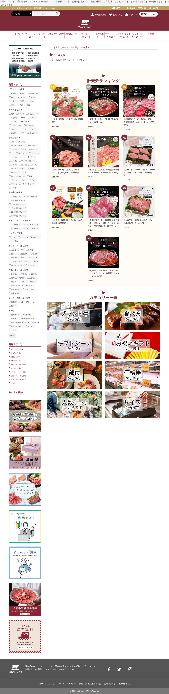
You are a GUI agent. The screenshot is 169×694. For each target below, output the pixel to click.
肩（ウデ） (31, 157)
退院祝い (32, 281)
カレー (13, 129)
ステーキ (21, 114)
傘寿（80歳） (16, 293)
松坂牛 (13, 93)
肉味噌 (13, 133)
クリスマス (33, 257)
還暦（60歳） (29, 285)
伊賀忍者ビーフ (33, 93)
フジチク (30, 326)
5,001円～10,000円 (18, 200)
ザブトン (14, 180)
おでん (21, 133)
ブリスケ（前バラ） (28, 161)
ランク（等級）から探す (137, 35)
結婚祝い (14, 274)
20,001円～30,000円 (18, 212)
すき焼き (14, 117)
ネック (21, 168)
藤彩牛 (13, 105)
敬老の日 (35, 253)
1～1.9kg (14, 241)
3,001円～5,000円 (30, 196)
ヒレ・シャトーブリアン (31, 149)
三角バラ (14, 164)
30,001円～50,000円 (18, 216)
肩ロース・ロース (17, 145)
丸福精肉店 (26, 314)
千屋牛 (33, 97)
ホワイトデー (32, 265)
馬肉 (28, 105)
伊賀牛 (21, 93)
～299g (14, 237)
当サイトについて (46, 683)
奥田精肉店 (15, 314)
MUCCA (35, 322)
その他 (151, 33)
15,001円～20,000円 (18, 208)
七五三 (23, 281)
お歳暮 (13, 250)
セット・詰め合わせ (18, 141)
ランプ (13, 168)
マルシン (14, 184)
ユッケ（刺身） (16, 125)
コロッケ (32, 129)
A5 (22, 302)
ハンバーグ (32, 117)
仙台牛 (31, 101)
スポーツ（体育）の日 (19, 261)
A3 (33, 302)
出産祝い (34, 274)
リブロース (35, 153)
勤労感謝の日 (24, 253)
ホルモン (14, 161)
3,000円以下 (15, 196)
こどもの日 (34, 261)
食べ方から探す (44, 35)
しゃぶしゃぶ (33, 114)
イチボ (23, 180)
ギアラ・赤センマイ (28, 184)
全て (51, 47)
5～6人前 (24, 228)
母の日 (30, 250)
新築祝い (14, 281)
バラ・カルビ (23, 153)
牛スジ (13, 172)
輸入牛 (13, 306)
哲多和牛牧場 (16, 322)
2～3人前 (24, 224)
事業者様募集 (124, 683)
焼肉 (12, 114)
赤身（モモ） (32, 145)
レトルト (22, 172)
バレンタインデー (17, 265)
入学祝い (32, 278)
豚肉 (21, 105)
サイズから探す (97, 35)
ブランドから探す (31, 35)
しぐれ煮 (22, 129)
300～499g (24, 237)
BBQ (23, 117)
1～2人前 (14, 224)
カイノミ (32, 180)
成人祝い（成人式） (18, 278)
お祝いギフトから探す (124, 35)
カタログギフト (33, 133)
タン (12, 153)
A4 (28, 302)
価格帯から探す (71, 35)
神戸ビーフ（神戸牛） (19, 97)
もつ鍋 (13, 121)
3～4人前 (34, 224)
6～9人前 (34, 228)
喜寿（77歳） (29, 289)
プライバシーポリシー (66, 683)
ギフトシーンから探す (111, 35)
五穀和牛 (22, 101)
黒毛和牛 (14, 302)
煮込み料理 (30, 125)
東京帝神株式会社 (27, 318)
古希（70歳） (16, 289)
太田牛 (13, 101)
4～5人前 (14, 228)
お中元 (21, 250)
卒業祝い (24, 274)
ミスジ (35, 164)
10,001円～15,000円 (18, 204)
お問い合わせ (109, 683)
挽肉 (30, 176)
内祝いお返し (16, 285)
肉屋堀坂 (14, 318)
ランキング (18, 33)
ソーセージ (32, 168)
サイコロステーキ (17, 157)
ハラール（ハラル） (18, 176)
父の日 (13, 253)
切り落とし (25, 164)
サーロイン (15, 149)
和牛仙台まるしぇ (17, 326)
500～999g (36, 237)
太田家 (26, 322)
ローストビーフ (25, 121)
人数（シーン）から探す (84, 35)
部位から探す (57, 33)
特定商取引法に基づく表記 (90, 683)
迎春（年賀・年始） (18, 257)
